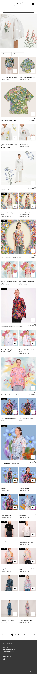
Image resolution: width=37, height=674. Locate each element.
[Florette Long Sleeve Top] (27, 583)
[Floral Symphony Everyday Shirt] (27, 556)
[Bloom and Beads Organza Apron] (9, 201)
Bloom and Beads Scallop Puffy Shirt (11, 257)
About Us (5, 647)
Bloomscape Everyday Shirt (8, 120)
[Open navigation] (4, 4)
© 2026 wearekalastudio (12, 671)
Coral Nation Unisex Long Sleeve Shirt (11, 326)
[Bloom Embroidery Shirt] (9, 338)
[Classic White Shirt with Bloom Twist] (27, 338)
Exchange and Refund (9, 649)
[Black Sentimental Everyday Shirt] (9, 406)
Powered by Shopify (25, 671)
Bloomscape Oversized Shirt (27, 77)
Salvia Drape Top (23, 144)
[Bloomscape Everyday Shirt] (18, 99)
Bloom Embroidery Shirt (7, 350)
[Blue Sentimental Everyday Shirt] (18, 442)
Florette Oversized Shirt (25, 620)
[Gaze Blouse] (9, 583)
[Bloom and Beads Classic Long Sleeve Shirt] (27, 201)
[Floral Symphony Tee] (9, 529)
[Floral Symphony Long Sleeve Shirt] (9, 556)
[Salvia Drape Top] (27, 132)
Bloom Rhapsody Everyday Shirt (10, 395)
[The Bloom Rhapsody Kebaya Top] (27, 269)
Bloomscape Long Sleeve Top (9, 77)
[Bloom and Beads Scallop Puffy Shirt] (18, 237)
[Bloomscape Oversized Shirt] (27, 65)
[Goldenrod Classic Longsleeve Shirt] (9, 132)
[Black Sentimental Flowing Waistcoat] (9, 475)
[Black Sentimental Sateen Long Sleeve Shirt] (27, 475)
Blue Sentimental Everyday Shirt (10, 463)
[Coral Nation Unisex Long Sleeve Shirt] (18, 305)
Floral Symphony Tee (7, 541)
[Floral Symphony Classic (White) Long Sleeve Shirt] (27, 529)
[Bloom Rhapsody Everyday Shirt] (18, 374)
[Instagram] (4, 659)
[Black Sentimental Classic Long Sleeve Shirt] (9, 502)
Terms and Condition (8, 651)
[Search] (32, 10)
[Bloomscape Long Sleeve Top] (9, 65)
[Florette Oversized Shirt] (27, 608)
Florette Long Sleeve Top (26, 595)
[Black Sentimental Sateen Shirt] (27, 406)
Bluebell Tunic (5, 189)
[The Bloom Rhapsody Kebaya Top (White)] (9, 269)
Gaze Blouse (4, 595)
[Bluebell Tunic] (18, 168)
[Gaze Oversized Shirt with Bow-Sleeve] (9, 608)
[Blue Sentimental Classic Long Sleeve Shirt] (27, 502)
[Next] (34, 634)
